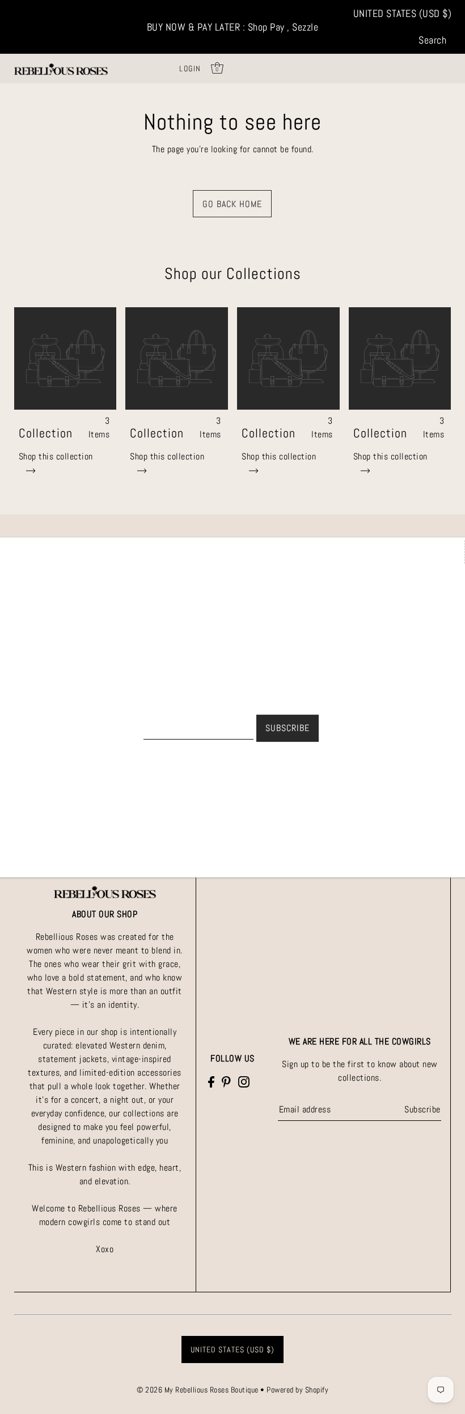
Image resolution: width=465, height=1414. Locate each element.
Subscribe (422, 1109)
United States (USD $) (402, 13)
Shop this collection (56, 456)
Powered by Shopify (297, 1390)
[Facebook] (211, 1081)
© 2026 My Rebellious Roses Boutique (198, 1390)
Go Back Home (232, 204)
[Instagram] (244, 1081)
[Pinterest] (226, 1081)
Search (432, 39)
